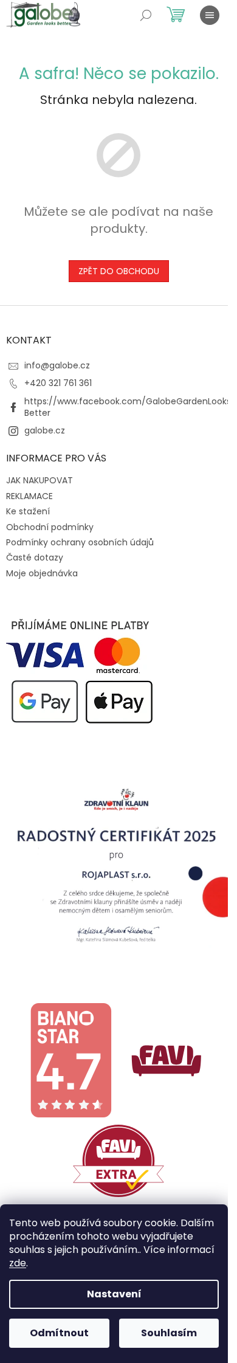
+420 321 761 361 (58, 383)
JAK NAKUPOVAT (39, 480)
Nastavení (114, 1294)
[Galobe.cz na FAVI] (166, 1060)
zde (17, 1263)
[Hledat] (146, 15)
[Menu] (209, 15)
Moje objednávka (42, 573)
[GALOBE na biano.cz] (70, 1060)
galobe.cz (44, 430)
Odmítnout (59, 1333)
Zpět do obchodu (118, 271)
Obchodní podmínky (50, 527)
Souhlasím (169, 1333)
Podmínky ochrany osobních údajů (80, 542)
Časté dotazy (34, 557)
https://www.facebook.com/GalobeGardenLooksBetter (127, 407)
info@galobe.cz (57, 365)
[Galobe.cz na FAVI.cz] (118, 1160)
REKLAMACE (29, 496)
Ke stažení (28, 511)
